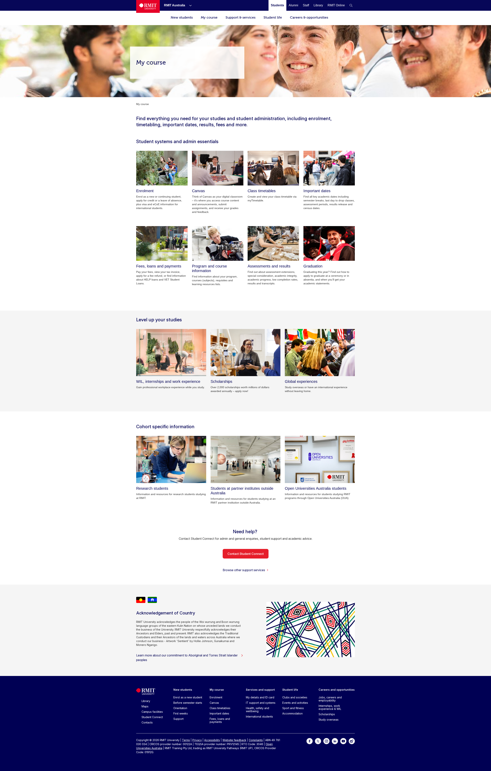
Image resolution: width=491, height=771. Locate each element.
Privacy (197, 740)
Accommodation (292, 713)
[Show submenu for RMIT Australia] (189, 5)
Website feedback (234, 740)
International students (259, 716)
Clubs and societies (294, 697)
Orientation (180, 708)
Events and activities (295, 702)
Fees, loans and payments (220, 720)
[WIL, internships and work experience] (171, 352)
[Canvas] (217, 168)
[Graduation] (329, 243)
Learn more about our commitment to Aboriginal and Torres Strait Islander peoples (187, 657)
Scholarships (327, 714)
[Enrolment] (162, 168)
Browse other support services (244, 570)
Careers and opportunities (337, 689)
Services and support (260, 689)
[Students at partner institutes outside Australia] (246, 459)
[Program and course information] (217, 243)
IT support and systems (260, 702)
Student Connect (152, 717)
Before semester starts (187, 702)
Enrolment (216, 697)
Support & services (240, 18)
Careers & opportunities (309, 18)
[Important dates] (329, 168)
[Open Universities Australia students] (320, 459)
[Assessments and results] (273, 243)
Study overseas (329, 719)
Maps (145, 706)
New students (182, 18)
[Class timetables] (273, 168)
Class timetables (220, 708)
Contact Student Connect (245, 554)
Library (146, 701)
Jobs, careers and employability (330, 699)
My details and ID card (260, 697)
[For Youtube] (343, 740)
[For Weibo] (352, 740)
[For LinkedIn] (335, 740)
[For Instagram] (326, 740)
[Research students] (171, 459)
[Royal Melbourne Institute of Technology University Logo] (148, 6)
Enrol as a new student (187, 697)
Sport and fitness (293, 708)
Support (178, 718)
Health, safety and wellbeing (257, 709)
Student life (273, 18)
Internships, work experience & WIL (330, 707)
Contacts (147, 722)
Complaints (256, 740)
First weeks (180, 713)
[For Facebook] (309, 740)
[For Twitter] (318, 740)
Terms (186, 740)
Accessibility (212, 740)
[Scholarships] (246, 352)
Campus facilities (152, 711)
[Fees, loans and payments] (162, 243)
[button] (351, 5)
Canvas (214, 702)
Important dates (219, 713)
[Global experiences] (320, 352)
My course (209, 18)
